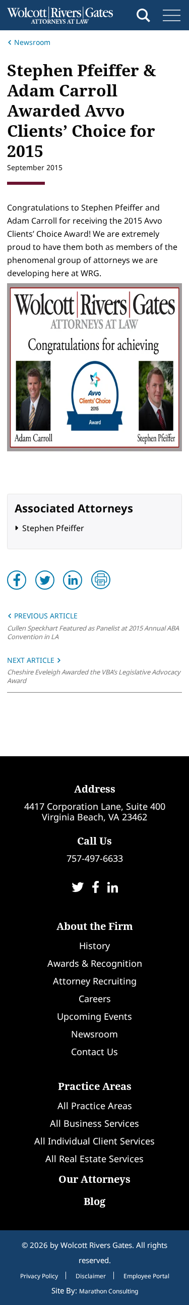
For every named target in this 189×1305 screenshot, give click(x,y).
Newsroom (32, 42)
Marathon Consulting (108, 1291)
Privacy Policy (39, 1276)
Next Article (31, 660)
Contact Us (94, 1052)
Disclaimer (91, 1276)
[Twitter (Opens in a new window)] (78, 888)
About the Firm (94, 926)
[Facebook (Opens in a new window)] (95, 888)
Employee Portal (146, 1276)
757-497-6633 (95, 858)
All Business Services (94, 1123)
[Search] (143, 15)
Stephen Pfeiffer (53, 528)
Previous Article (45, 615)
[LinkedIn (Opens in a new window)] (112, 888)
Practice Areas (95, 1086)
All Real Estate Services (94, 1159)
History (94, 945)
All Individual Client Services (94, 1141)
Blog (94, 1201)
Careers (95, 999)
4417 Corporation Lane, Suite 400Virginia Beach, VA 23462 (94, 811)
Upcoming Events (94, 1016)
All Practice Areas (94, 1106)
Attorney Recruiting (95, 981)
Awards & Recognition (94, 963)
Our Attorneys (94, 1179)
